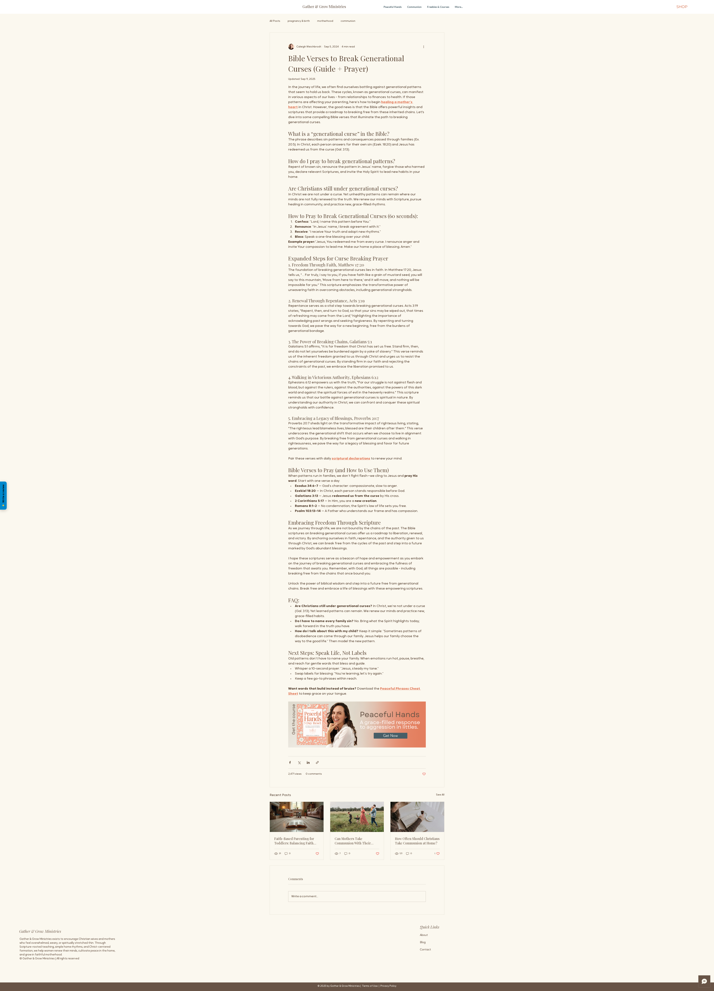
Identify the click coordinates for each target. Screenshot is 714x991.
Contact (425, 949)
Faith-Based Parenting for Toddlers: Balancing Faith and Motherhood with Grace (295, 840)
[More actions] (423, 46)
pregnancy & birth (299, 21)
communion (348, 21)
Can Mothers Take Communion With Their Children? (353, 840)
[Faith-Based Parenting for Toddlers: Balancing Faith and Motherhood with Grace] (297, 817)
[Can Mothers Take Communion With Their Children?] (357, 817)
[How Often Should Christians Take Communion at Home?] (417, 817)
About (424, 935)
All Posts (275, 21)
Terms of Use (370, 986)
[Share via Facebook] (290, 762)
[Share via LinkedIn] (308, 762)
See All (440, 794)
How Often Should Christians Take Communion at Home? (417, 840)
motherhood (325, 21)
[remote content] (357, 724)
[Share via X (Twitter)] (299, 762)
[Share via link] (317, 762)
